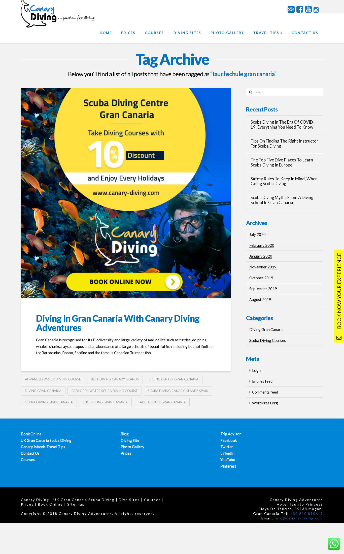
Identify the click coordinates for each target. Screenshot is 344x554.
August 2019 (260, 299)
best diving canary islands (115, 379)
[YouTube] (308, 9)
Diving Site (130, 440)
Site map (76, 504)
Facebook (228, 440)
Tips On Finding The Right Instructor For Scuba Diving (284, 144)
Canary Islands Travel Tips (43, 446)
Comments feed (265, 392)
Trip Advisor (230, 433)
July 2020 (257, 234)
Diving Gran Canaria (266, 329)
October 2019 (261, 277)
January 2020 (260, 256)
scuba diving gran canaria (49, 402)
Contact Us (30, 453)
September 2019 (263, 288)
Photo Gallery (132, 446)
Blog (125, 433)
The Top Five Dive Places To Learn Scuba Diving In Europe (282, 163)
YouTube (227, 459)
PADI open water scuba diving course (105, 391)
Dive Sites (129, 499)
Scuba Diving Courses (267, 340)
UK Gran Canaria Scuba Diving (46, 440)
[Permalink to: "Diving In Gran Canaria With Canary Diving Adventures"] (126, 193)
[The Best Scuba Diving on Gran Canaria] (58, 19)
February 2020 (261, 245)
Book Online (31, 433)
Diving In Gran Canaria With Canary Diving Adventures (117, 323)
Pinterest (228, 466)
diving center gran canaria (173, 379)
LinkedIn (227, 453)
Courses (28, 459)
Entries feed (262, 381)
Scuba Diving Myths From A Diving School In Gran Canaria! (282, 200)
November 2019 (263, 267)
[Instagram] (316, 10)
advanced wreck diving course (53, 379)
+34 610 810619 (306, 513)
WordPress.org (265, 403)
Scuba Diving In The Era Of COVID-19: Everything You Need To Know (283, 125)
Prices (126, 453)
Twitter (226, 446)
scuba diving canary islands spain (178, 391)
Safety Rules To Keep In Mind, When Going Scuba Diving (284, 181)
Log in (257, 370)
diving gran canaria (43, 391)
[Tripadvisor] (291, 9)
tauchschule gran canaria (162, 402)
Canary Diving (35, 499)
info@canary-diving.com (299, 518)
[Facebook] (299, 9)
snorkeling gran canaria (105, 402)
